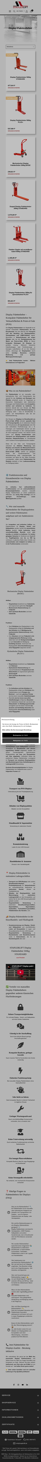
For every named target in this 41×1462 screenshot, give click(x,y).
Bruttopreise (20, 735)
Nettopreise (20, 740)
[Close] (38, 720)
